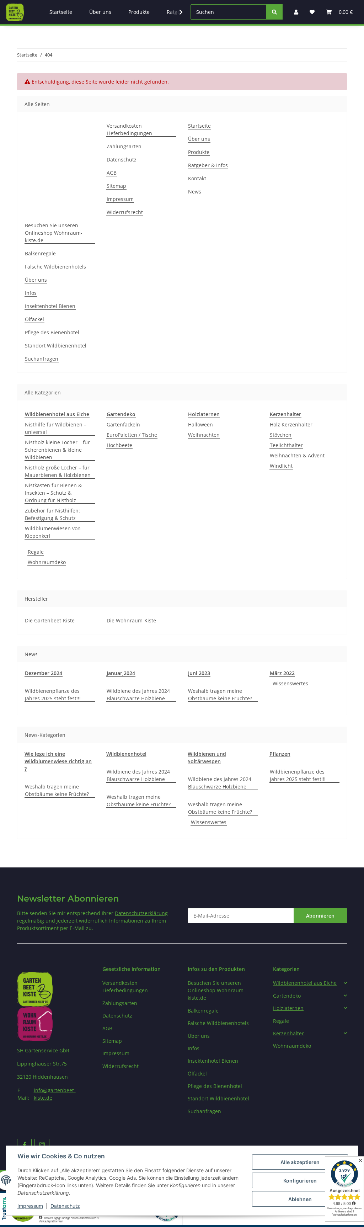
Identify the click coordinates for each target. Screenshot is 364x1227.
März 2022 (282, 673)
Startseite (199, 125)
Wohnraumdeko (47, 562)
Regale (36, 551)
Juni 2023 (199, 673)
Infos (31, 293)
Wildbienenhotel (126, 753)
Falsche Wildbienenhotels (55, 266)
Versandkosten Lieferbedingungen (129, 129)
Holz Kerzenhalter (291, 424)
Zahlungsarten (124, 146)
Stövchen (280, 434)
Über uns (199, 139)
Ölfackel (34, 319)
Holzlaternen (288, 1008)
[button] (310, 983)
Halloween (200, 424)
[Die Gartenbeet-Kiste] (15, 12)
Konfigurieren (300, 1181)
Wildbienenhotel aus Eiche (305, 982)
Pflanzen (279, 753)
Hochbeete (119, 445)
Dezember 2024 (43, 673)
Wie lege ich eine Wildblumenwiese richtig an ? (58, 761)
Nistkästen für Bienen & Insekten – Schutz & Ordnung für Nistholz (53, 493)
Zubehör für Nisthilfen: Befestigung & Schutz (52, 514)
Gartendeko (287, 995)
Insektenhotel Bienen (50, 306)
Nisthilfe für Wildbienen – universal (55, 428)
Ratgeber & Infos (208, 165)
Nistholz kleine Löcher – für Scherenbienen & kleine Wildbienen (57, 450)
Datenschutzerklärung (141, 913)
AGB (112, 172)
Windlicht (281, 465)
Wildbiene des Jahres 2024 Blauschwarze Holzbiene (138, 694)
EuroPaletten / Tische (132, 434)
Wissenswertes (290, 683)
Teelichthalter (286, 445)
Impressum (120, 199)
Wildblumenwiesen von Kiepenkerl (53, 532)
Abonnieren (320, 915)
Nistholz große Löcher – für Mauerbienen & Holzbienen (58, 471)
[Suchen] (274, 12)
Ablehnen (300, 1199)
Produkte (198, 152)
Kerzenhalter (288, 1033)
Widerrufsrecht (125, 212)
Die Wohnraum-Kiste (131, 620)
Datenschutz (121, 159)
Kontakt (197, 178)
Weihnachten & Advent (297, 455)
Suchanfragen (41, 358)
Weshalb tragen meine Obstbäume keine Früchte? (220, 694)
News (194, 191)
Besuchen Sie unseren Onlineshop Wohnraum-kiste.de (53, 233)
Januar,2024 (121, 673)
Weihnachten (204, 434)
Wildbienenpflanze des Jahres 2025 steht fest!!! (53, 694)
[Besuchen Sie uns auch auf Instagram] (41, 1145)
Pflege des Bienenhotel (52, 332)
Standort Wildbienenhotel (55, 345)
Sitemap (116, 185)
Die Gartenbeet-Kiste (50, 620)
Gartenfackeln (123, 424)
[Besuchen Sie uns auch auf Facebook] (24, 1145)
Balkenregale (40, 253)
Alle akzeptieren (300, 1162)
